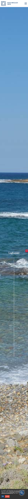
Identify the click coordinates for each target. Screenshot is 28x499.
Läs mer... (16, 493)
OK (3, 496)
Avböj (7, 496)
